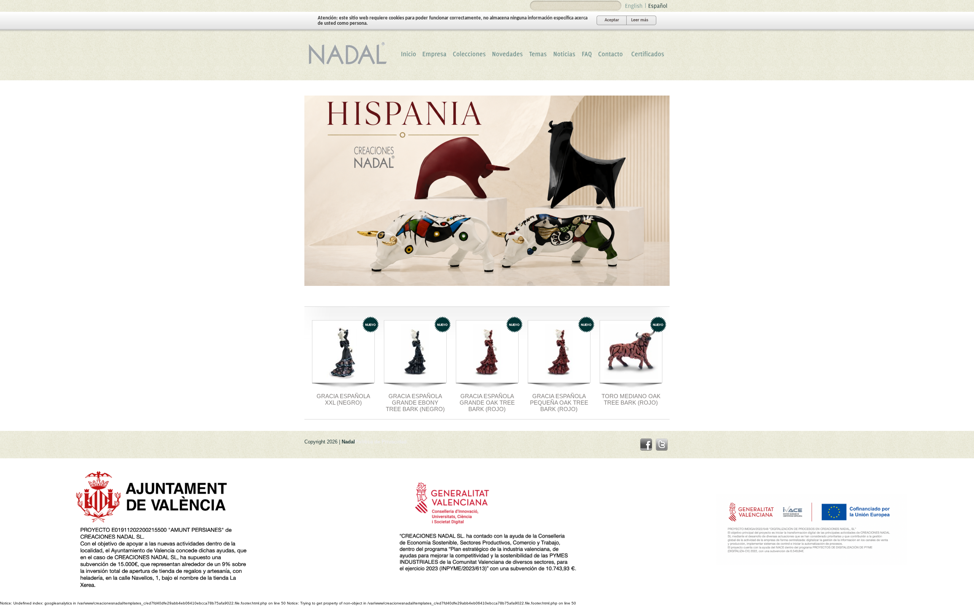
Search (537, 6)
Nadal (350, 53)
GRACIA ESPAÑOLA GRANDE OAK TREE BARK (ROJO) (487, 402)
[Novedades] (507, 53)
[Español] (658, 5)
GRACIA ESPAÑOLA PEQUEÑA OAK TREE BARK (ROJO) (559, 402)
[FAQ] (587, 53)
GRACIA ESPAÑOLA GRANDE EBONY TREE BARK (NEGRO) (415, 402)
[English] (634, 5)
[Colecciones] (469, 53)
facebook (646, 445)
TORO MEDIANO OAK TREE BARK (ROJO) (631, 399)
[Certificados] (648, 53)
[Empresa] (434, 53)
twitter (662, 445)
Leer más (639, 20)
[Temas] (538, 53)
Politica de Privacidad (381, 442)
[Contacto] (610, 53)
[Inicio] (408, 53)
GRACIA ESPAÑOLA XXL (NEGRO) (343, 399)
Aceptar (612, 20)
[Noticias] (564, 53)
